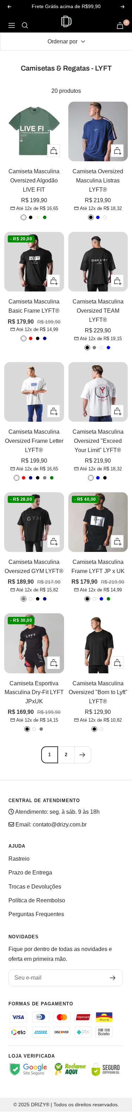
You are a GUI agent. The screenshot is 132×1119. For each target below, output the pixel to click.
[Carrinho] (120, 25)
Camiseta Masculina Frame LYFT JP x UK (98, 566)
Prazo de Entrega (30, 873)
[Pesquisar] (25, 25)
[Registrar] (113, 977)
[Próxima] (82, 754)
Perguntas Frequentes (36, 914)
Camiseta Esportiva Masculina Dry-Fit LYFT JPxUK (34, 692)
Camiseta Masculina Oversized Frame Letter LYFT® (34, 441)
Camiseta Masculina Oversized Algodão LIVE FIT (33, 180)
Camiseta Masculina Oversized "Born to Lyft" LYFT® (98, 692)
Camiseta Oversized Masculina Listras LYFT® (98, 180)
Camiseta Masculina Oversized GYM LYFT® (34, 566)
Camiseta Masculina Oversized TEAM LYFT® (98, 311)
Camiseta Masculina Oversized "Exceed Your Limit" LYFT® (98, 441)
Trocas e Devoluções (34, 887)
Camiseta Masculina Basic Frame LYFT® (33, 306)
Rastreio (19, 859)
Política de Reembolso (36, 900)
